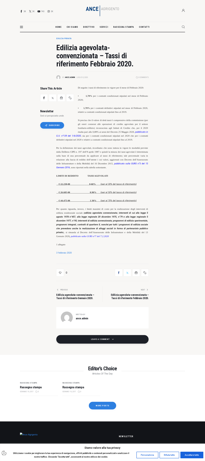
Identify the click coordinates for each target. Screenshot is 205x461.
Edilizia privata (64, 38)
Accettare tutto (192, 455)
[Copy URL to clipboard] (70, 98)
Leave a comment (100, 339)
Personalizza (147, 455)
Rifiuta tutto (169, 455)
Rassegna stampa (28, 383)
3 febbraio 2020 (64, 252)
